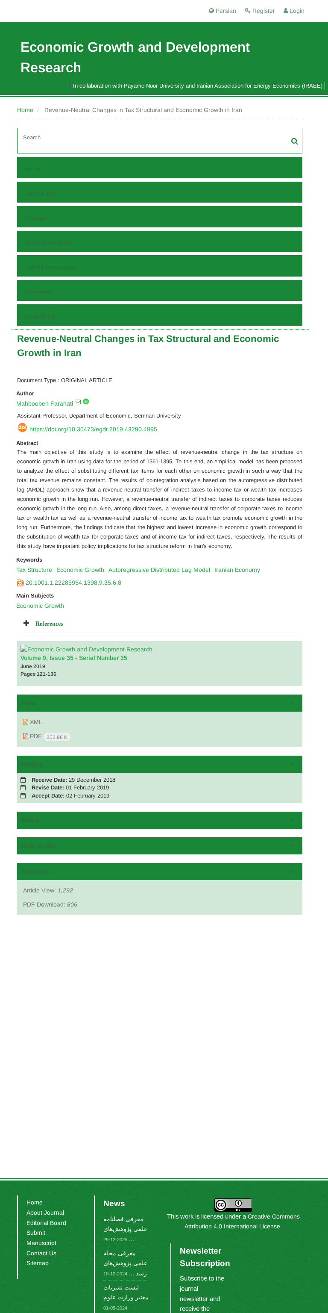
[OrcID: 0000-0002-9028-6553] (85, 401)
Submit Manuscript (50, 267)
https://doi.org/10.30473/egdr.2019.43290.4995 (93, 429)
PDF (47, 736)
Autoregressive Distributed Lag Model (159, 569)
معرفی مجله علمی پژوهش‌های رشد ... (125, 1263)
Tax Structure (34, 569)
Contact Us (40, 316)
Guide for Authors (48, 242)
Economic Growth (80, 569)
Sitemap (37, 1263)
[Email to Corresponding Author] (78, 402)
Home (25, 109)
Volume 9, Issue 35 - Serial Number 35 (73, 657)
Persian (225, 10)
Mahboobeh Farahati (44, 403)
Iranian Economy (237, 569)
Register (263, 10)
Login (296, 10)
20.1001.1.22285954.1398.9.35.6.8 (73, 582)
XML (35, 721)
